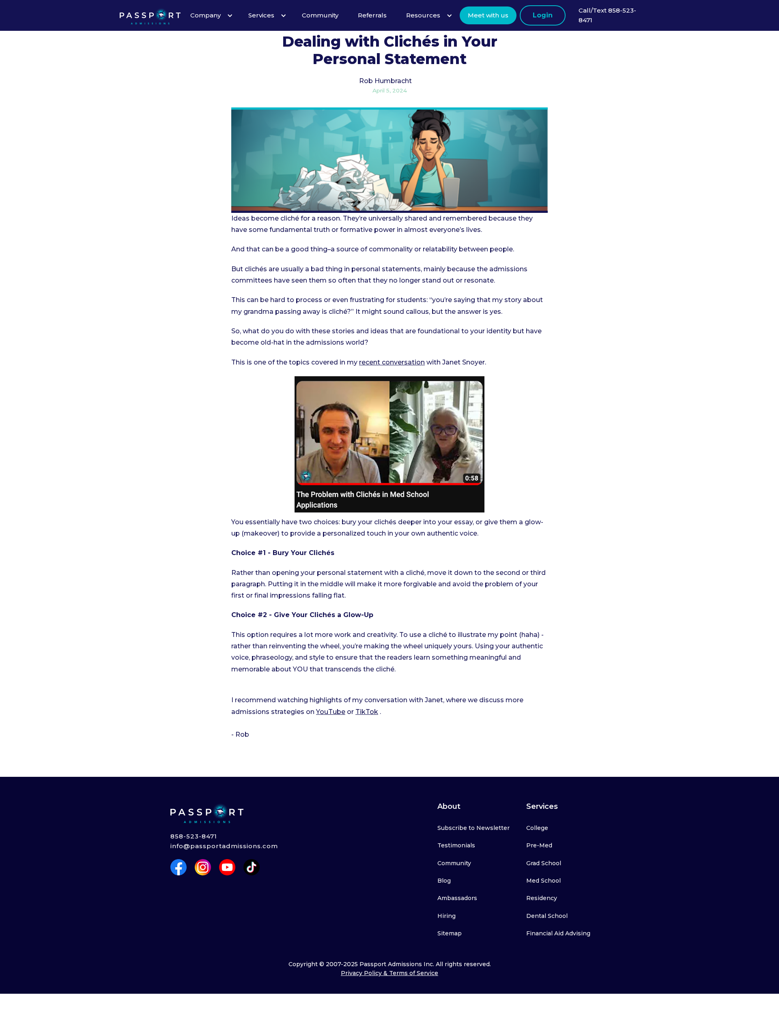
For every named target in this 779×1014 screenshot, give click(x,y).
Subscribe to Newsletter (473, 828)
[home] (150, 15)
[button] (209, 15)
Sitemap (449, 933)
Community (454, 863)
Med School (543, 880)
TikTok (366, 712)
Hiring (446, 916)
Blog (444, 880)
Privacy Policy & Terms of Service (389, 973)
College (537, 828)
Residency (541, 898)
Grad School (543, 863)
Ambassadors (457, 898)
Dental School (547, 916)
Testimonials (456, 845)
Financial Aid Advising (558, 933)
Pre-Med (539, 845)
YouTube (330, 712)
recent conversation (392, 362)
